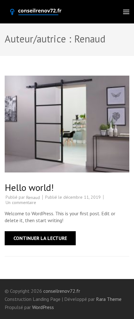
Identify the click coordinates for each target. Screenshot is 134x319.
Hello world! (29, 187)
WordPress (43, 307)
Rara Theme (109, 299)
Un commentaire (21, 202)
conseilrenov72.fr (61, 291)
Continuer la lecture (40, 238)
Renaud (33, 197)
